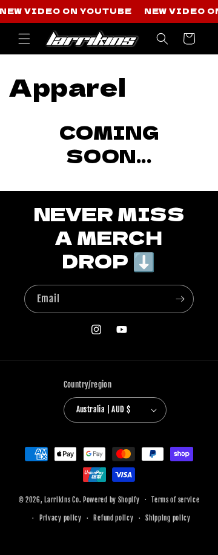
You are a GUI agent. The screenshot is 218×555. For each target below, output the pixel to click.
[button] (24, 38)
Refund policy (113, 518)
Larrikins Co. (62, 499)
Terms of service (175, 500)
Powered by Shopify (111, 499)
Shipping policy (168, 518)
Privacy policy (60, 518)
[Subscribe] (180, 299)
